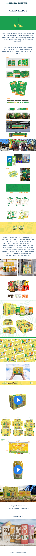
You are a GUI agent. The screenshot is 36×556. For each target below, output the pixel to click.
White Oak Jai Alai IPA (16, 247)
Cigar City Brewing (28, 33)
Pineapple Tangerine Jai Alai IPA (16, 249)
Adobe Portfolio (21, 552)
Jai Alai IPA (5, 33)
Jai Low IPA (18, 245)
